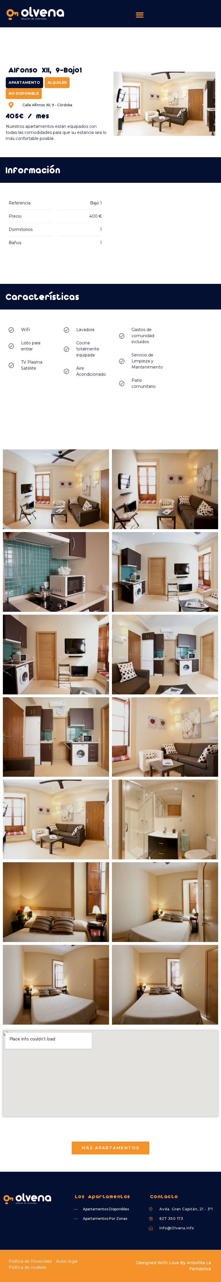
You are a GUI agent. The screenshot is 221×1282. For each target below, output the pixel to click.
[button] (140, 15)
